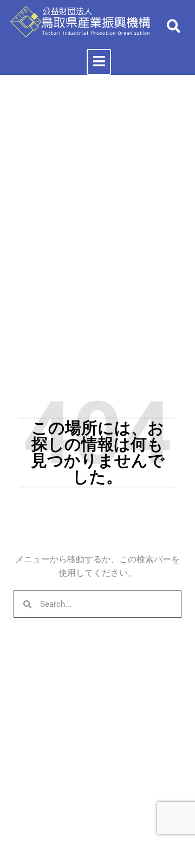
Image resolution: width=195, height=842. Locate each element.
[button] (173, 26)
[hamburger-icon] (99, 62)
